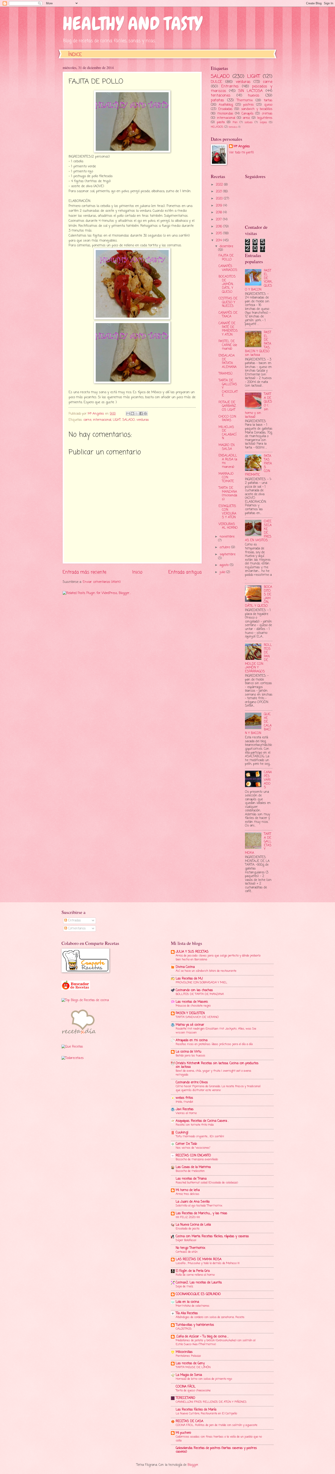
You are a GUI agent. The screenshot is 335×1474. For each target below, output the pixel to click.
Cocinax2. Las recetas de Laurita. (199, 1282)
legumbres (264, 118)
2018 (219, 212)
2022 (220, 184)
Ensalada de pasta (187, 1229)
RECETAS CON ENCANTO (193, 1155)
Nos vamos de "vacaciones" (193, 1148)
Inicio (137, 572)
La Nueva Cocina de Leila (193, 1224)
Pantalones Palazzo (188, 1356)
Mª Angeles (242, 146)
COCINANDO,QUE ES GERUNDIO (198, 1294)
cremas (267, 113)
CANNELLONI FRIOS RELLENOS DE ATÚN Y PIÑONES (211, 1402)
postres (248, 104)
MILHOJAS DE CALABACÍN (227, 433)
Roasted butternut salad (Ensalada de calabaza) (207, 1183)
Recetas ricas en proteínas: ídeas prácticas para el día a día (214, 1044)
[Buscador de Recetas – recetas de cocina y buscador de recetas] (76, 989)
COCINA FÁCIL (186, 1386)
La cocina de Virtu (188, 1051)
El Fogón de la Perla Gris (193, 1271)
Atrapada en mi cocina (191, 1040)
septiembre (227, 554)
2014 (219, 240)
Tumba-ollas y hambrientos (195, 1325)
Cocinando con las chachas (194, 990)
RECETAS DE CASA (189, 1421)
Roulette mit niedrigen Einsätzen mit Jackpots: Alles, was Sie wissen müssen (216, 1031)
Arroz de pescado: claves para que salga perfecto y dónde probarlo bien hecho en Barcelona (218, 958)
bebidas (233, 127)
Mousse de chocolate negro (193, 1006)
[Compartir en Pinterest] (145, 413)
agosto (225, 565)
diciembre (226, 246)
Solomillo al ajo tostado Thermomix (199, 1206)
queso (268, 104)
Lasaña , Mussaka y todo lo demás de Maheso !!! (208, 1263)
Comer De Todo (186, 1144)
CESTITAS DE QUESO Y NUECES (228, 302)
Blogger (193, 1465)
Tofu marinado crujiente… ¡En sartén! (200, 1136)
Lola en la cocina (187, 1302)
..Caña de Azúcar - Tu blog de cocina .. (202, 1336)
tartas (268, 100)
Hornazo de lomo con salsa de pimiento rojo (204, 1379)
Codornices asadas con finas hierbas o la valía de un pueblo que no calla (219, 1439)
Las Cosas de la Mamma (193, 1167)
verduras (143, 420)
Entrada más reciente (84, 572)
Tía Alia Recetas (187, 1313)
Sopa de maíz (184, 1286)
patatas (217, 100)
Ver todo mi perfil (241, 152)
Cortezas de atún (187, 1252)
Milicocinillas (184, 1352)
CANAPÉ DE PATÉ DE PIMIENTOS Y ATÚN (228, 329)
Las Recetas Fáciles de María (196, 1409)
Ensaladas (225, 109)
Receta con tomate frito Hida (195, 1125)
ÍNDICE (75, 54)
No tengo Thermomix (190, 1248)
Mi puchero (183, 1433)
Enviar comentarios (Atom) (102, 582)
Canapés (247, 113)
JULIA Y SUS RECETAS (192, 951)
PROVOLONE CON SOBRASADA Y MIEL (201, 982)
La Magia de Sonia (189, 1375)
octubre (225, 547)
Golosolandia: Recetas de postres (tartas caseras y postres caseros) (216, 1450)
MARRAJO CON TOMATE (226, 478)
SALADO (128, 420)
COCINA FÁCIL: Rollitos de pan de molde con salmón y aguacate (216, 1425)
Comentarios (76, 928)
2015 (219, 233)
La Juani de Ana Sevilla (192, 1201)
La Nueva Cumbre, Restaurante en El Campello (206, 1413)
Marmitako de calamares (192, 1306)
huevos (253, 95)
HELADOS (217, 127)
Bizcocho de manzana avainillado (197, 1159)
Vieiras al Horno (186, 1113)
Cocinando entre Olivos (192, 1082)
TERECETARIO (185, 1398)
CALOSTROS (184, 1329)
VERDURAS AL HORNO (228, 526)
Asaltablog (226, 104)
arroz (246, 118)
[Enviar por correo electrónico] (128, 413)
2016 (219, 226)
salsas (249, 122)
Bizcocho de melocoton (190, 1171)
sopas (263, 122)
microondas (225, 113)
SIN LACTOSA (250, 91)
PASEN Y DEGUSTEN (190, 1013)
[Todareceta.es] (73, 1058)
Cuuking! (182, 1132)
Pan (235, 122)
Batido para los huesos (190, 1055)
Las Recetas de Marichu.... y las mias (201, 1213)
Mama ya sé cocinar (190, 1025)
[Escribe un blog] (132, 413)
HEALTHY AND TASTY (132, 23)
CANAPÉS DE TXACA (228, 315)
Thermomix (245, 100)
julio (223, 572)
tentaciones (220, 95)
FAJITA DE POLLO (226, 257)
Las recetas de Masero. (192, 1002)
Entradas (74, 920)
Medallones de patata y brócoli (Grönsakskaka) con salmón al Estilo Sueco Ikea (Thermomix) (215, 1342)
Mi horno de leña (188, 1190)
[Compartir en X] (136, 413)
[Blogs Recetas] (85, 1000)
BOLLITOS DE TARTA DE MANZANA (200, 994)
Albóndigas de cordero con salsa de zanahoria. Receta (210, 1317)
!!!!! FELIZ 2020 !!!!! (188, 1217)
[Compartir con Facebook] (141, 413)
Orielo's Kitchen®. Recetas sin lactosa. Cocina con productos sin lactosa (217, 1065)
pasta (220, 122)
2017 (219, 219)
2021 (219, 191)
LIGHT (117, 420)
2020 (220, 198)
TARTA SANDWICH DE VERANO (197, 1017)
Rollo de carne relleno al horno (195, 1275)
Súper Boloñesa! (186, 1240)
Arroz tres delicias (187, 1194)
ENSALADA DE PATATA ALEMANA (228, 361)
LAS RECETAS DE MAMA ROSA (199, 1259)
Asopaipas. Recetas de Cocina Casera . (202, 1121)
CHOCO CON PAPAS (227, 418)
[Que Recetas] (72, 1046)
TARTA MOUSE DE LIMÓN (193, 1367)
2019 (219, 205)
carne (87, 420)
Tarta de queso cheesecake (193, 1390)
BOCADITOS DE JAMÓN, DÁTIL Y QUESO (227, 284)
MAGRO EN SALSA (226, 447)
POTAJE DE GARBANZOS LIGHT (227, 406)
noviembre (227, 536)
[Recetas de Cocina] (79, 1035)
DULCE (216, 82)
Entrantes (230, 86)
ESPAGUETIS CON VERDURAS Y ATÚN (227, 512)
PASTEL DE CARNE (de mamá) (228, 345)
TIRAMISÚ (225, 373)
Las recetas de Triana (191, 1178)
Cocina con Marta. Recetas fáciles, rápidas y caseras (212, 1236)
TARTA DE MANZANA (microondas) (228, 494)
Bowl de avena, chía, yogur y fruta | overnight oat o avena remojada (213, 1073)
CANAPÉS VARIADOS (228, 268)
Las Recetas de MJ (189, 978)
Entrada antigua (185, 572)
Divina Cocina (185, 967)
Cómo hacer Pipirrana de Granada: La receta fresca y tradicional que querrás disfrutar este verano (218, 1088)
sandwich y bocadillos (256, 109)
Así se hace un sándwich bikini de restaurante (206, 971)
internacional (102, 420)
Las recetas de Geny (190, 1363)
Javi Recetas (184, 1109)
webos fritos (184, 1098)
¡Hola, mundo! (184, 1102)
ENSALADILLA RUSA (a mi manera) (228, 461)
